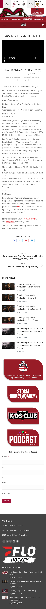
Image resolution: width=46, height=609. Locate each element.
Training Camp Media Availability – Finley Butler (27, 319)
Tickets (14, 7)
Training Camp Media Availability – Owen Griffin (27, 296)
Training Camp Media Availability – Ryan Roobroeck (29, 307)
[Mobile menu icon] (4, 25)
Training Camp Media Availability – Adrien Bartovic (28, 285)
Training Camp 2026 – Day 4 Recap (22, 590)
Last (3, 478)
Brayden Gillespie (15, 77)
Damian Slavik (26, 77)
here (19, 206)
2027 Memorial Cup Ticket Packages (16, 530)
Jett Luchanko (36, 77)
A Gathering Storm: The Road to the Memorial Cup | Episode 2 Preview (30, 331)
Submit (6, 501)
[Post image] (8, 286)
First (3, 467)
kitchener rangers (23, 80)
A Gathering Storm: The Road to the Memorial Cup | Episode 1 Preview (30, 345)
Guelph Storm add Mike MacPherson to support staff (24, 598)
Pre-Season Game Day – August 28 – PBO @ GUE (25, 573)
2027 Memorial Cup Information (14, 535)
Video (20, 74)
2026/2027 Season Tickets (12, 525)
